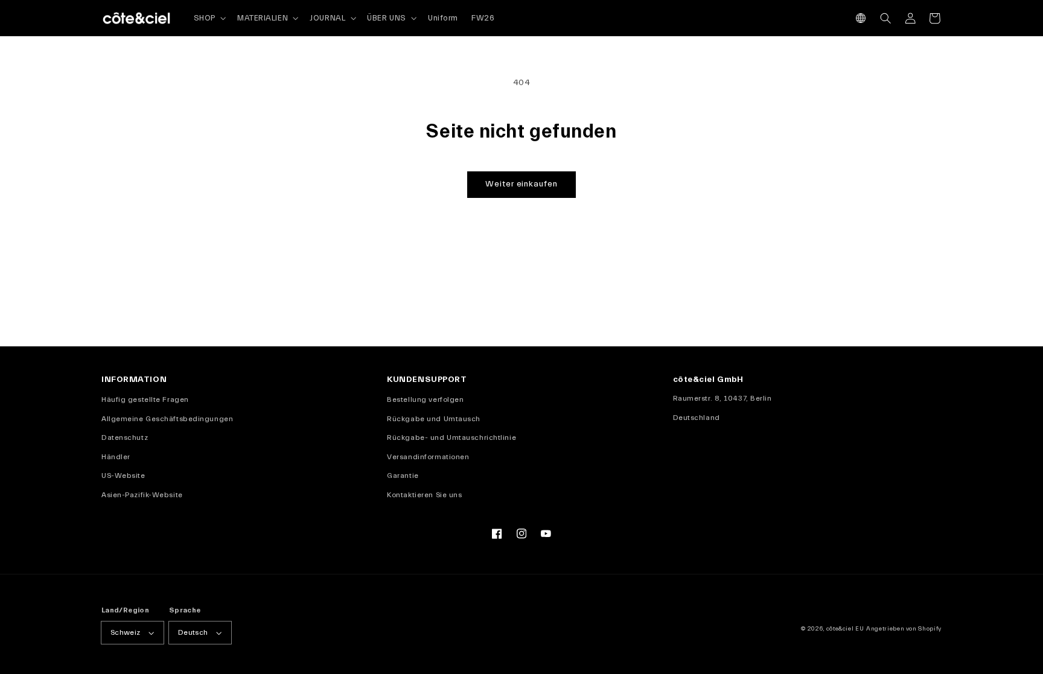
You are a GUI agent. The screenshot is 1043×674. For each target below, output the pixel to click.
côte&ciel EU (845, 628)
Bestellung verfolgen (425, 399)
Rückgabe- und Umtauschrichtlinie (451, 437)
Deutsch (193, 632)
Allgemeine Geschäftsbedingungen (167, 419)
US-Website (123, 475)
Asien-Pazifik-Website (142, 495)
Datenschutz (124, 437)
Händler (115, 457)
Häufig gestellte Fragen (145, 399)
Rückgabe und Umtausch (433, 419)
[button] (861, 18)
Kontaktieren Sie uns (424, 495)
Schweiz (125, 632)
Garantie (402, 475)
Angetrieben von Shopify (904, 628)
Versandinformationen (428, 457)
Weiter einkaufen (521, 184)
